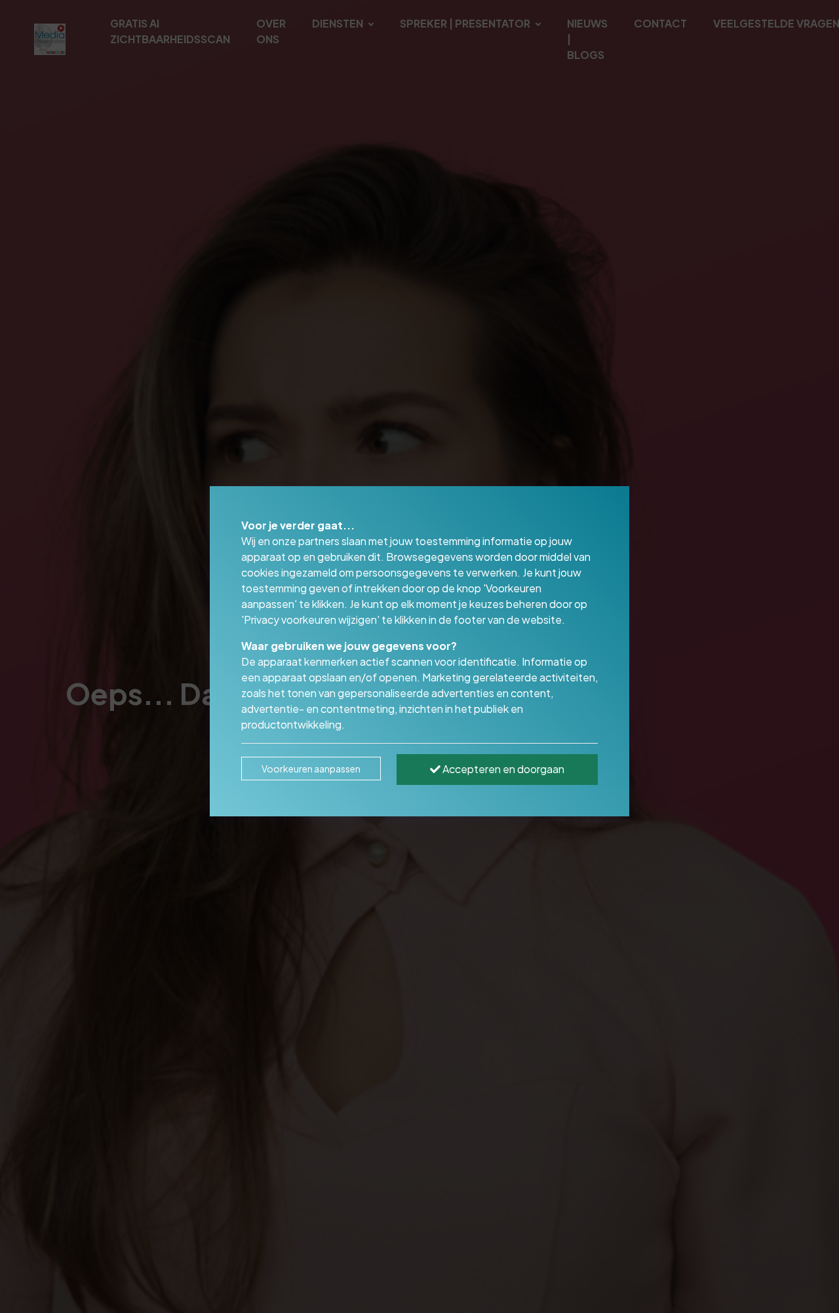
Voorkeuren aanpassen (311, 768)
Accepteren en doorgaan (502, 769)
